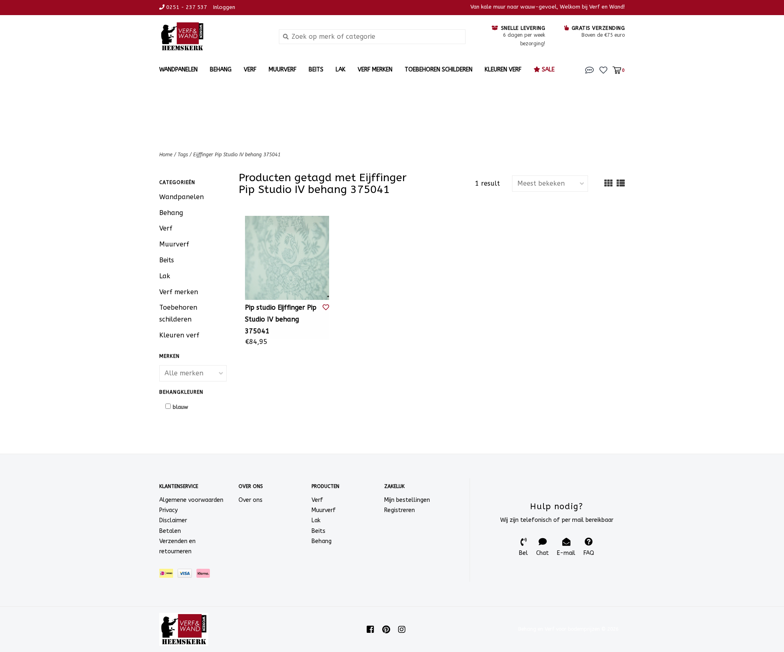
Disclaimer (173, 520)
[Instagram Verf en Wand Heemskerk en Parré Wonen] (402, 629)
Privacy (168, 510)
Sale (547, 69)
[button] (589, 69)
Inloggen (224, 7)
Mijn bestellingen (407, 500)
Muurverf (282, 69)
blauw (180, 407)
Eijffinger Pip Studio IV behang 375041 (237, 154)
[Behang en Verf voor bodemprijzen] (213, 36)
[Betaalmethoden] (168, 575)
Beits (316, 69)
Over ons (250, 500)
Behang (221, 69)
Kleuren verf (503, 69)
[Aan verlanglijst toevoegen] (326, 307)
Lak (340, 69)
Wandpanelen (178, 69)
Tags (183, 154)
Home (165, 154)
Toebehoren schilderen (438, 69)
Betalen (170, 531)
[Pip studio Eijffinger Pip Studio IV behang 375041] (287, 258)
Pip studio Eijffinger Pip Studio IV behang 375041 (280, 319)
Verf (250, 69)
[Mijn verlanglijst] (603, 69)
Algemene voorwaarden (191, 500)
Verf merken (375, 69)
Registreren (399, 510)
